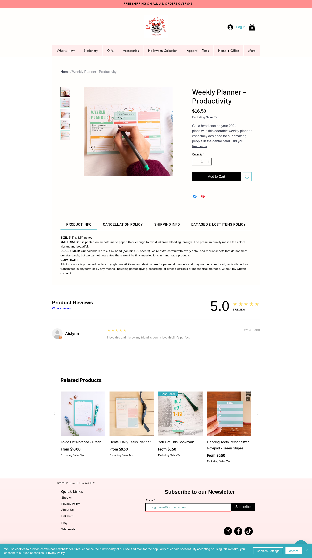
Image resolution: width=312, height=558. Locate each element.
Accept (293, 551)
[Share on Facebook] (194, 196)
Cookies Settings (268, 551)
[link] (78, 224)
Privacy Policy (70, 503)
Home (65, 72)
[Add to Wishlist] (247, 176)
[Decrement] (195, 161)
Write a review (61, 308)
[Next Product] (257, 413)
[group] (156, 427)
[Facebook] (238, 531)
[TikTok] (249, 531)
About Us (67, 509)
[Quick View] (83, 414)
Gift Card (67, 516)
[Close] (306, 551)
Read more (199, 146)
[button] (252, 27)
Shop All (66, 497)
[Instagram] (228, 531)
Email (149, 500)
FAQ (64, 522)
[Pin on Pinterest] (202, 196)
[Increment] (208, 161)
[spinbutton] (202, 161)
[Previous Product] (54, 413)
